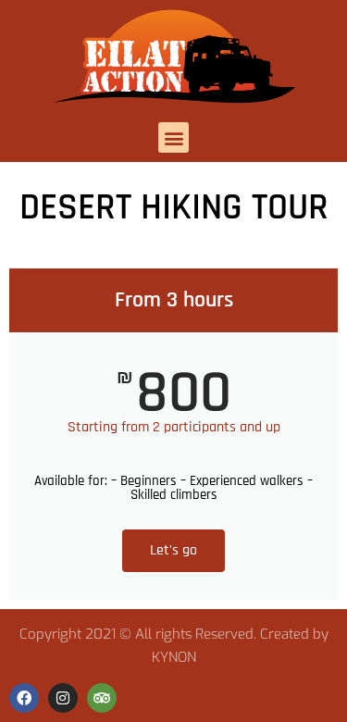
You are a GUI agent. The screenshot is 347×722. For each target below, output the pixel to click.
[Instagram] (63, 698)
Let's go (173, 550)
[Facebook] (24, 698)
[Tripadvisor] (102, 698)
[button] (173, 137)
